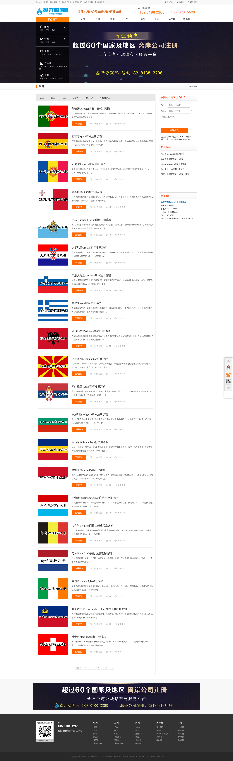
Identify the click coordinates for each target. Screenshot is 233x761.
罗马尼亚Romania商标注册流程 (90, 442)
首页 (83, 19)
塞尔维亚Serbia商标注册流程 (89, 386)
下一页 (104, 668)
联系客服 (193, 2)
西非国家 (180, 737)
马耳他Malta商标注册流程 (87, 192)
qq (228, 367)
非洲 (157, 19)
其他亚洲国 (118, 743)
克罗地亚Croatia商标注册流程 (89, 247)
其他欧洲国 (104, 98)
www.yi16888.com (131, 756)
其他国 (159, 740)
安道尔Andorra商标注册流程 (88, 164)
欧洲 (97, 19)
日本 (116, 727)
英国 (53, 98)
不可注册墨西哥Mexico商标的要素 (175, 174)
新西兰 (159, 730)
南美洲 (138, 743)
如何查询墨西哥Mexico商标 (172, 159)
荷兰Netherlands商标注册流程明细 (92, 553)
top (228, 361)
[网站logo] (81, 15)
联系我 (181, 2)
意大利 (76, 98)
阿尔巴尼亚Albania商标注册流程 (91, 330)
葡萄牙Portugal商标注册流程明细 (91, 108)
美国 (137, 730)
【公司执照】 (160, 756)
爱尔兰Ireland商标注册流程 (88, 581)
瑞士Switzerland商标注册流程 (89, 636)
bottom (228, 388)
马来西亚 (117, 737)
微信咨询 (170, 2)
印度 (116, 734)
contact (228, 374)
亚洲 (112, 19)
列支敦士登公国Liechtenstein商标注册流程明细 (99, 608)
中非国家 (180, 727)
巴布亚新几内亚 (162, 734)
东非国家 (180, 730)
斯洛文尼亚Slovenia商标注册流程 (91, 275)
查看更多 (79, 124)
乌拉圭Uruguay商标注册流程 (172, 169)
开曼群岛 (138, 734)
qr (228, 381)
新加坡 (117, 740)
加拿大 (138, 727)
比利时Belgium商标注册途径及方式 (92, 525)
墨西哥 (138, 737)
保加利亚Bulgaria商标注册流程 (90, 414)
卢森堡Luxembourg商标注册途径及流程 (95, 497)
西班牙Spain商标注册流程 (87, 136)
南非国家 (180, 734)
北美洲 (138, 740)
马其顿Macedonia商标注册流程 (90, 358)
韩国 (116, 730)
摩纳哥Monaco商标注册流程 (88, 469)
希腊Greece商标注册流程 (86, 303)
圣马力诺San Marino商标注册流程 (91, 219)
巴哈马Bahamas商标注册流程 (173, 154)
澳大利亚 (159, 727)
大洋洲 (142, 19)
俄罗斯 (89, 98)
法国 (64, 98)
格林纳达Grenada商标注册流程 (173, 164)
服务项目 (52, 19)
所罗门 (159, 737)
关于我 (172, 19)
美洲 (127, 19)
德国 (42, 98)
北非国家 (180, 740)
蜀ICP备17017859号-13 (147, 756)
